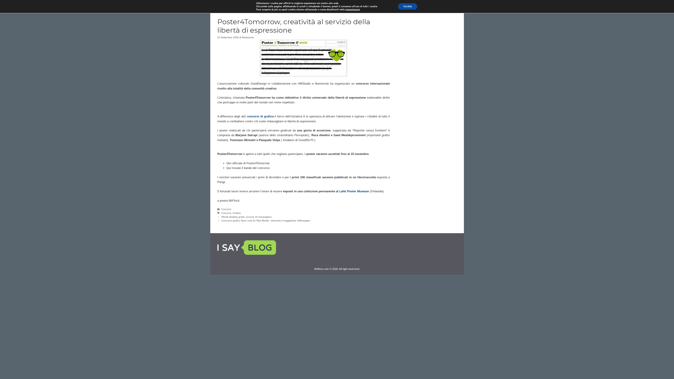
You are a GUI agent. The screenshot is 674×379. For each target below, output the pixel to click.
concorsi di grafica (260, 116)
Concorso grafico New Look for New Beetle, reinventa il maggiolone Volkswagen (265, 220)
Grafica (237, 213)
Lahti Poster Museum (354, 191)
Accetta (407, 6)
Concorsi (226, 209)
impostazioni (352, 9)
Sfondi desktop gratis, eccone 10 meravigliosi (246, 216)
